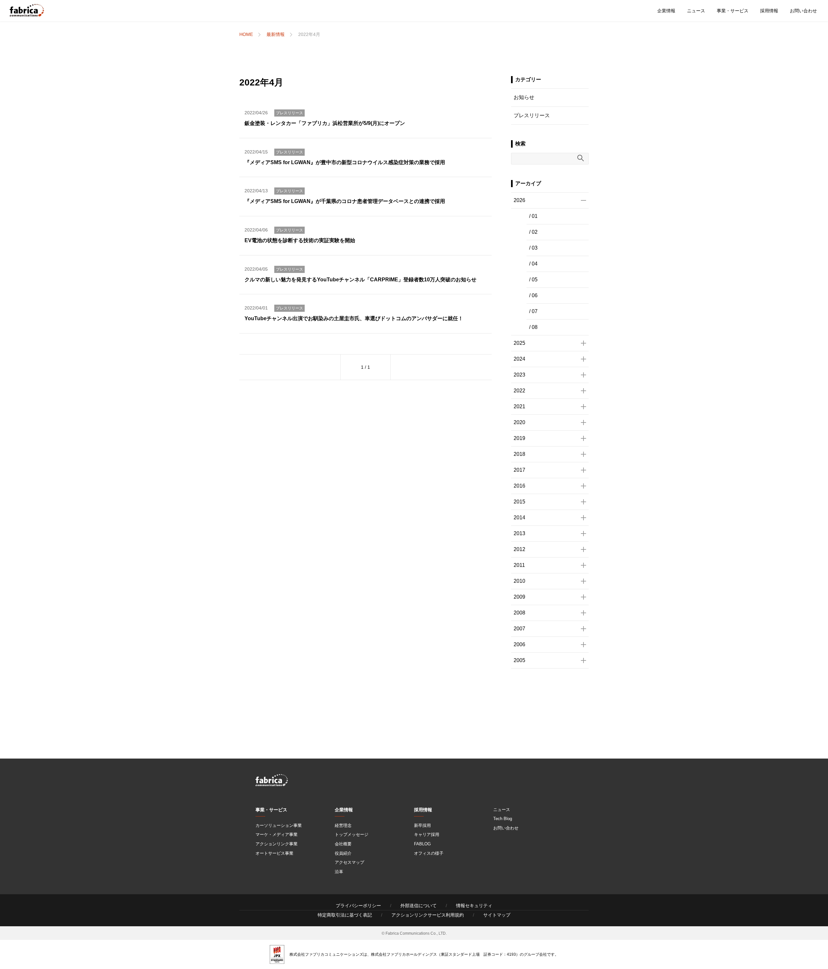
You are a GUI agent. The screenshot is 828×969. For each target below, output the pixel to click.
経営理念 (343, 825)
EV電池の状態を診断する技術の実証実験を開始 (300, 240)
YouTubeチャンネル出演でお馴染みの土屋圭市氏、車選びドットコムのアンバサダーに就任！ (354, 318)
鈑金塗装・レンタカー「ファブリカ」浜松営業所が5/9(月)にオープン (325, 123)
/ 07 (533, 311)
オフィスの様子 (428, 853)
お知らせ (524, 97)
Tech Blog (502, 818)
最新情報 (276, 34)
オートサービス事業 (274, 853)
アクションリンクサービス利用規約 (427, 915)
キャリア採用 (426, 834)
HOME (246, 34)
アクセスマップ (349, 862)
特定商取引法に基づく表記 (345, 915)
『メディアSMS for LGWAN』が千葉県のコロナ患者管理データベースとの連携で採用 (345, 201)
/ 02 (533, 232)
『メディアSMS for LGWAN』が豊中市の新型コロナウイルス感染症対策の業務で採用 (345, 162)
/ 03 (533, 248)
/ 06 (533, 295)
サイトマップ (496, 915)
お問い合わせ (803, 10)
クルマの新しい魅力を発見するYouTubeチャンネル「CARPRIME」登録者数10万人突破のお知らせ (360, 279)
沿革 (339, 871)
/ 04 (533, 263)
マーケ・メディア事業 (277, 834)
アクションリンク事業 (277, 843)
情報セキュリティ (474, 905)
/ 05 (533, 279)
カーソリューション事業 (279, 825)
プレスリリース (289, 113)
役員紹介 (343, 853)
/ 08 (533, 327)
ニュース (696, 10)
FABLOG (422, 843)
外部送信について (418, 905)
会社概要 (343, 843)
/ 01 (533, 216)
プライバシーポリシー (358, 905)
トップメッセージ (351, 834)
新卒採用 (422, 825)
